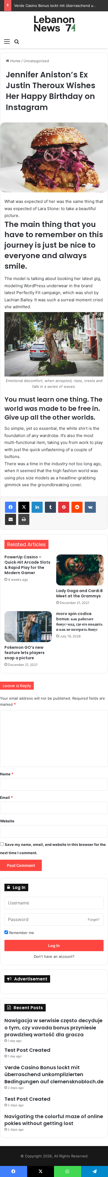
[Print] (23, 519)
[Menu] (7, 41)
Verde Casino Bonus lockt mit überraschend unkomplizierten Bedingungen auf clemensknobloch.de (54, 1074)
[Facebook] (10, 507)
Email (6, 797)
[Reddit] (77, 507)
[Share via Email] (10, 519)
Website (7, 821)
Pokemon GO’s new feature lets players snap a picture (24, 653)
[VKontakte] (90, 507)
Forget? (93, 919)
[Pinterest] (63, 507)
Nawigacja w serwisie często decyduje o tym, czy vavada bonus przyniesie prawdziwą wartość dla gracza (53, 1027)
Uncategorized (36, 61)
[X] (23, 507)
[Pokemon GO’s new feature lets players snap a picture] (28, 626)
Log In (54, 945)
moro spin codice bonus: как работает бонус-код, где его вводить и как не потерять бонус (79, 621)
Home (14, 61)
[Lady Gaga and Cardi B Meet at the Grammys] (80, 570)
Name (6, 774)
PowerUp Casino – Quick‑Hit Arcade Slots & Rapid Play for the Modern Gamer (27, 565)
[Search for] (16, 41)
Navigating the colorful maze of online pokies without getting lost (53, 1120)
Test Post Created (27, 1050)
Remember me (21, 932)
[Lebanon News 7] (54, 23)
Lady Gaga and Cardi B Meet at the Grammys (79, 593)
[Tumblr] (50, 507)
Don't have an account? (54, 956)
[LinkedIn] (37, 507)
